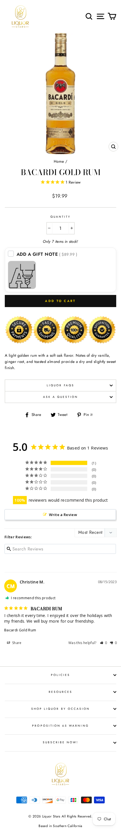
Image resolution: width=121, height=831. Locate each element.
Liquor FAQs (60, 385)
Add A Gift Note (47, 254)
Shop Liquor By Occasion (60, 709)
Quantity (60, 217)
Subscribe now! (61, 742)
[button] (103, 642)
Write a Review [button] (63, 514)
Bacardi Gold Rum (20, 629)
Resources (61, 692)
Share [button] (16, 642)
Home (59, 161)
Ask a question (60, 397)
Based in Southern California (60, 825)
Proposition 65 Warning (60, 726)
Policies (60, 675)
